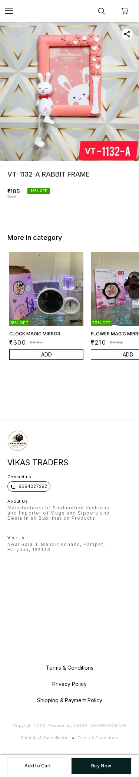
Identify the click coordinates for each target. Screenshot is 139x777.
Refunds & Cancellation (45, 737)
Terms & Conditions (98, 737)
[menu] (9, 11)
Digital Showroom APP (100, 725)
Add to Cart (37, 765)
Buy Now (101, 765)
